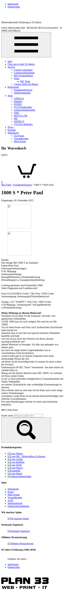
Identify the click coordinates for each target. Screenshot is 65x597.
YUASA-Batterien (23, 124)
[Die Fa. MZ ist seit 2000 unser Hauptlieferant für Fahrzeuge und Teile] (26, 456)
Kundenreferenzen (23, 90)
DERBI (18, 104)
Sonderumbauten (22, 92)
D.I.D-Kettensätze (23, 107)
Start (10, 61)
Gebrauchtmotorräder (24, 110)
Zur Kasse (19, 135)
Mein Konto (20, 141)
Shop (10, 95)
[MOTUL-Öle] (15, 473)
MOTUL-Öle (20, 115)
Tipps (16, 78)
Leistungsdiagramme (24, 72)
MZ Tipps (25, 81)
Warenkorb (13, 132)
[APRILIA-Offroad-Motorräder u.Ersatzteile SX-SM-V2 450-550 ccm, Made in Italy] (15, 459)
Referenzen (13, 87)
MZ (16, 118)
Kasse (11, 491)
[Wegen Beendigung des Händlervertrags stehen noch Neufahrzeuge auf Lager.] (15, 467)
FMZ (16, 112)
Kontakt (12, 130)
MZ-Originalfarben (23, 75)
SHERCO (19, 121)
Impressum (13, 4)
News (10, 127)
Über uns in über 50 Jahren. (21, 64)
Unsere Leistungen (23, 70)
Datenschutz (14, 6)
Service (11, 67)
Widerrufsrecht (15, 503)
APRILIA (19, 98)
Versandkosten (21, 138)
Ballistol (18, 101)
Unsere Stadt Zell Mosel (26, 84)
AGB (10, 500)
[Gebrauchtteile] (14, 470)
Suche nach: (7, 415)
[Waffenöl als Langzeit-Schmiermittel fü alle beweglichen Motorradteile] (16, 462)
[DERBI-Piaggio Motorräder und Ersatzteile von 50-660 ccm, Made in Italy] (15, 465)
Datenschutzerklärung (18, 506)
